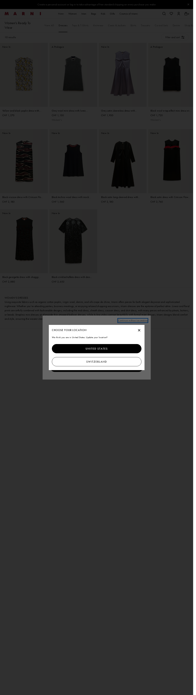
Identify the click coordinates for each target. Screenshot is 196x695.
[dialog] (97, 347)
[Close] (139, 330)
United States (97, 348)
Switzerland (96, 361)
